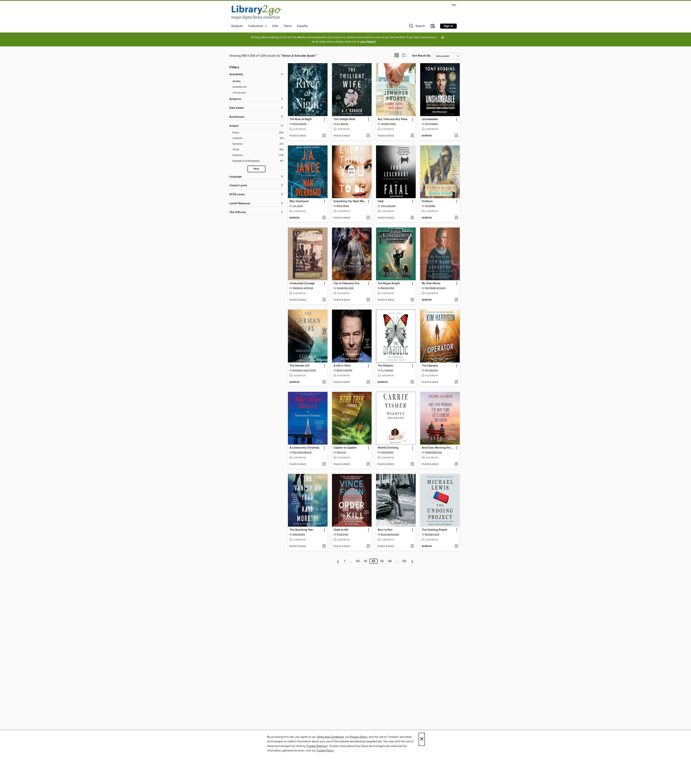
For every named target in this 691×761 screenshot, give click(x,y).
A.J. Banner (342, 123)
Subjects (237, 26)
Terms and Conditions (330, 737)
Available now (239, 86)
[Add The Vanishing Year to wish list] (324, 546)
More (256, 168)
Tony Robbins (431, 123)
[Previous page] (338, 561)
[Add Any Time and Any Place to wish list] (412, 136)
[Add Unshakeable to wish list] (456, 136)
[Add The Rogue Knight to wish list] (412, 300)
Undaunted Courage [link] (302, 283)
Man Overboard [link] (299, 201)
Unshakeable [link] (430, 119)
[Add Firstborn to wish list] (456, 218)
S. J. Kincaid (387, 370)
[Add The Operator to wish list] (456, 382)
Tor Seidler (430, 205)
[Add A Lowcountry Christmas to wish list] (324, 464)
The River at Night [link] (301, 119)
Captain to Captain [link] (345, 447)
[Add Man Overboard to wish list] (324, 218)
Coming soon (239, 92)
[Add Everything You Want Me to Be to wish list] (368, 218)
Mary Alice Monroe (302, 452)
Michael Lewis (432, 534)
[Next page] (412, 561)
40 (358, 561)
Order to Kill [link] (341, 530)
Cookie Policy (325, 750)
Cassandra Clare (345, 288)
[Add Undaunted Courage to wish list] (324, 300)
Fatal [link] (381, 201)
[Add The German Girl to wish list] (324, 382)
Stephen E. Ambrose (303, 288)
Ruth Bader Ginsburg (435, 288)
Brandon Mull (387, 288)
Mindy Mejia (343, 205)
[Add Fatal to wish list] (412, 218)
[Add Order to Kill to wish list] (368, 546)
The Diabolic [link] (385, 365)
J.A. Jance (298, 205)
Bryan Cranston (344, 370)
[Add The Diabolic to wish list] (412, 382)
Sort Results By (421, 55)
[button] (417, 26)
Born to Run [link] (385, 530)
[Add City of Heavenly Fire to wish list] (368, 300)
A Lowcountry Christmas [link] (304, 447)
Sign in (448, 26)
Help (453, 5)
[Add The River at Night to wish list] (324, 136)
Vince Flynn (342, 534)
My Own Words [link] (431, 283)
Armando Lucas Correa (304, 370)
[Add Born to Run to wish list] (412, 546)
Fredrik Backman (433, 452)
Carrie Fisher (387, 452)
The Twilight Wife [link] (344, 119)
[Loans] (433, 26)
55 (404, 561)
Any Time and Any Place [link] (392, 119)
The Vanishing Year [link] (301, 530)
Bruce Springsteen (390, 534)
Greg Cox (341, 452)
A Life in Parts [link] (342, 365)
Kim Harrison (431, 370)
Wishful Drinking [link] (388, 447)
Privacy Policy (358, 737)
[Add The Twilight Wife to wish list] (368, 136)
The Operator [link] (430, 365)
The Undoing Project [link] (434, 530)
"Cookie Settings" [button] (317, 746)
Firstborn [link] (427, 201)
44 (390, 561)
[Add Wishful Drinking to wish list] (412, 464)
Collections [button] (256, 26)
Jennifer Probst (388, 123)
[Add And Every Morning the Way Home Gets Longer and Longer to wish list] (456, 464)
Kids (275, 26)
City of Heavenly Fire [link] (346, 283)
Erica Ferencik (300, 123)
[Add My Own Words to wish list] (456, 300)
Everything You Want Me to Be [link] (350, 201)
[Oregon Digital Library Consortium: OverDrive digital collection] (257, 12)
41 (365, 561)
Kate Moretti (299, 534)
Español (302, 26)
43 (382, 561)
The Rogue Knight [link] (389, 283)
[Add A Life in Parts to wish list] (368, 382)
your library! (368, 42)
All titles (236, 81)
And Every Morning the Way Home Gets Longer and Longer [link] (438, 447)
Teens (288, 26)
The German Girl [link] (300, 365)
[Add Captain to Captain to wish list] (368, 464)
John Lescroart (388, 205)
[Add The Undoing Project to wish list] (456, 546)
